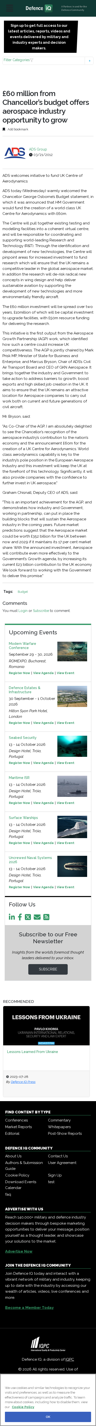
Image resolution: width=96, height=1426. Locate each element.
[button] (48, 61)
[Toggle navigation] (9, 8)
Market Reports (18, 1127)
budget (23, 592)
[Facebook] (21, 918)
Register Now (19, 673)
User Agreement (62, 1163)
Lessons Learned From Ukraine (32, 1052)
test (51, 1182)
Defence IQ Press (23, 1082)
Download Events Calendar (20, 1185)
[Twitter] (29, 918)
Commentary (59, 1120)
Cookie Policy (17, 1175)
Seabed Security (23, 738)
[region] (48, 1400)
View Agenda (43, 673)
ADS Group (38, 149)
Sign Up (55, 1175)
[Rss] (47, 918)
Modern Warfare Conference (22, 646)
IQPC (69, 1359)
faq (8, 1194)
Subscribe (41, 611)
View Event (65, 673)
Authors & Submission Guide (24, 1166)
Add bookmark (17, 129)
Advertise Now (18, 1251)
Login (23, 611)
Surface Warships (23, 818)
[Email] (38, 918)
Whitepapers (59, 1127)
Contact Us (58, 1156)
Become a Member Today (29, 1307)
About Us (13, 1156)
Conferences (16, 1120)
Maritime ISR (19, 778)
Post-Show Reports (65, 1133)
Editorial (12, 1133)
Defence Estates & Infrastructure (24, 690)
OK (48, 1417)
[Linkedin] (13, 918)
